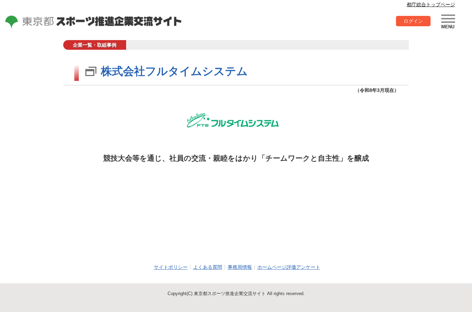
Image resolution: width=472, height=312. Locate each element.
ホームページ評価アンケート (288, 267)
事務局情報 (240, 267)
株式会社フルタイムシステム (174, 71)
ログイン (413, 21)
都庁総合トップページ (431, 4)
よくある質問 (207, 267)
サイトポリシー (171, 267)
